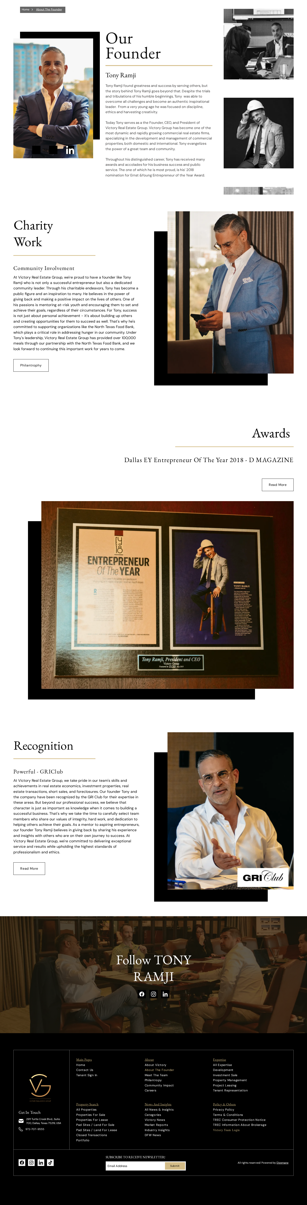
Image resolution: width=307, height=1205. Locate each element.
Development (223, 1070)
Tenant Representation (230, 1090)
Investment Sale (225, 1075)
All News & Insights (159, 1109)
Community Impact (159, 1085)
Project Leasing (225, 1085)
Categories (153, 1115)
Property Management (230, 1080)
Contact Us (84, 1070)
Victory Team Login (226, 1130)
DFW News (153, 1135)
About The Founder (49, 9)
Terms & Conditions (228, 1115)
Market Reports (156, 1125)
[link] (41, 1088)
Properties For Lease (92, 1120)
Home (25, 9)
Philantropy (153, 1080)
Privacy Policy (223, 1109)
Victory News (155, 1120)
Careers (150, 1090)
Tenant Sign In (86, 1075)
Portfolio (82, 1140)
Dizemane (282, 1162)
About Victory (155, 1065)
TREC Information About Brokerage (239, 1125)
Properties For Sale (90, 1115)
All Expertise (222, 1065)
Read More (278, 485)
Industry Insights (157, 1130)
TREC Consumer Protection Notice (239, 1120)
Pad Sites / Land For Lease (96, 1130)
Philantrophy (31, 365)
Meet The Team (156, 1075)
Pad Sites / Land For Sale (95, 1125)
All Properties (86, 1109)
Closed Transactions (91, 1135)
